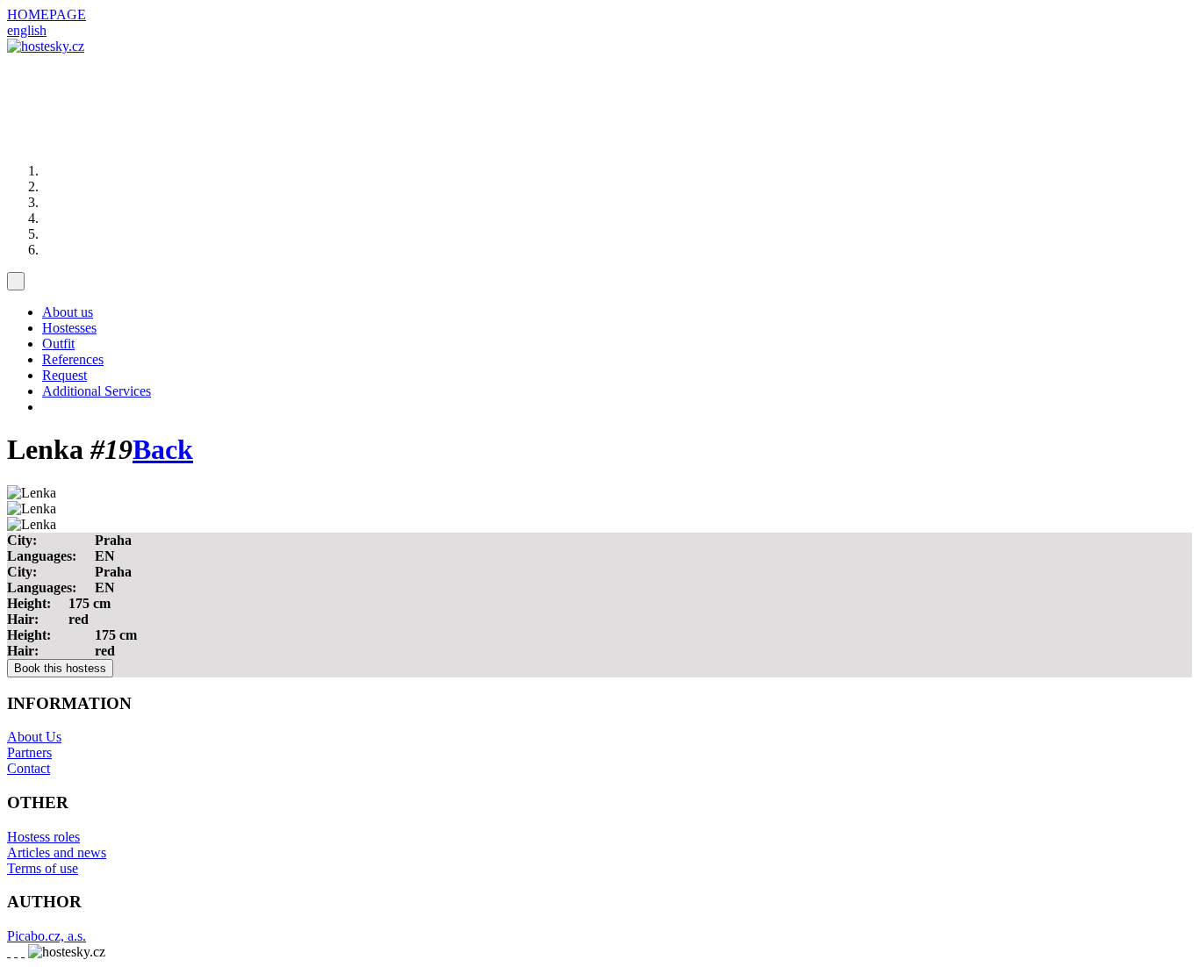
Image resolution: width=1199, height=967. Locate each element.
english (27, 30)
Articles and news (56, 852)
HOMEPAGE (46, 14)
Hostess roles (43, 836)
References (73, 359)
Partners (29, 752)
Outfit (58, 343)
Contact (28, 768)
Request (64, 375)
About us (67, 311)
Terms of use (42, 868)
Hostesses (69, 327)
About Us (34, 736)
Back (163, 449)
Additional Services (96, 390)
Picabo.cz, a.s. (46, 935)
